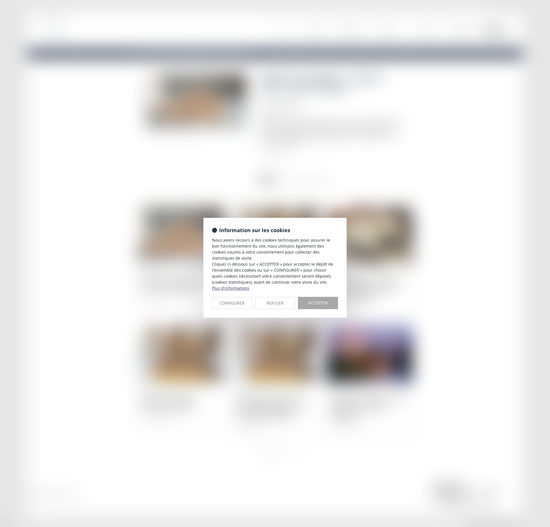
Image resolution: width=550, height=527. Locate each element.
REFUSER (275, 303)
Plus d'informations (230, 288)
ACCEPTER (318, 302)
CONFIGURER (232, 303)
